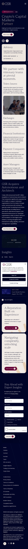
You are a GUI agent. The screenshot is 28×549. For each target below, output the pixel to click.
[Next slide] (7, 40)
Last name (7, 404)
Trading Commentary (12, 424)
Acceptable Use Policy (9, 494)
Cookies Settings (14, 283)
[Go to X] (8, 543)
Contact (5, 453)
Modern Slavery (7, 500)
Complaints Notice (8, 503)
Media (6, 257)
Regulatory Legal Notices (9, 506)
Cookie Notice (7, 477)
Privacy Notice (7, 479)
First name (7, 397)
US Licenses (6, 491)
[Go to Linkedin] (11, 543)
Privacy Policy (14, 393)
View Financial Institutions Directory (13, 538)
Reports (11, 257)
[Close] (25, 264)
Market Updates (10, 419)
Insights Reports (7, 465)
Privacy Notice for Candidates (11, 485)
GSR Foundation (7, 497)
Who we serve (7, 462)
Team (4, 459)
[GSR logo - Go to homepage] (6, 3)
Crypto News (10, 422)
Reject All (14, 275)
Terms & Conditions (8, 482)
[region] (14, 274)
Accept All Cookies (14, 279)
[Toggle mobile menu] (25, 4)
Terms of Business (8, 488)
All (2, 257)
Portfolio (5, 456)
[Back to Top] (4, 543)
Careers (5, 450)
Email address (8, 412)
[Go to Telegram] (13, 543)
